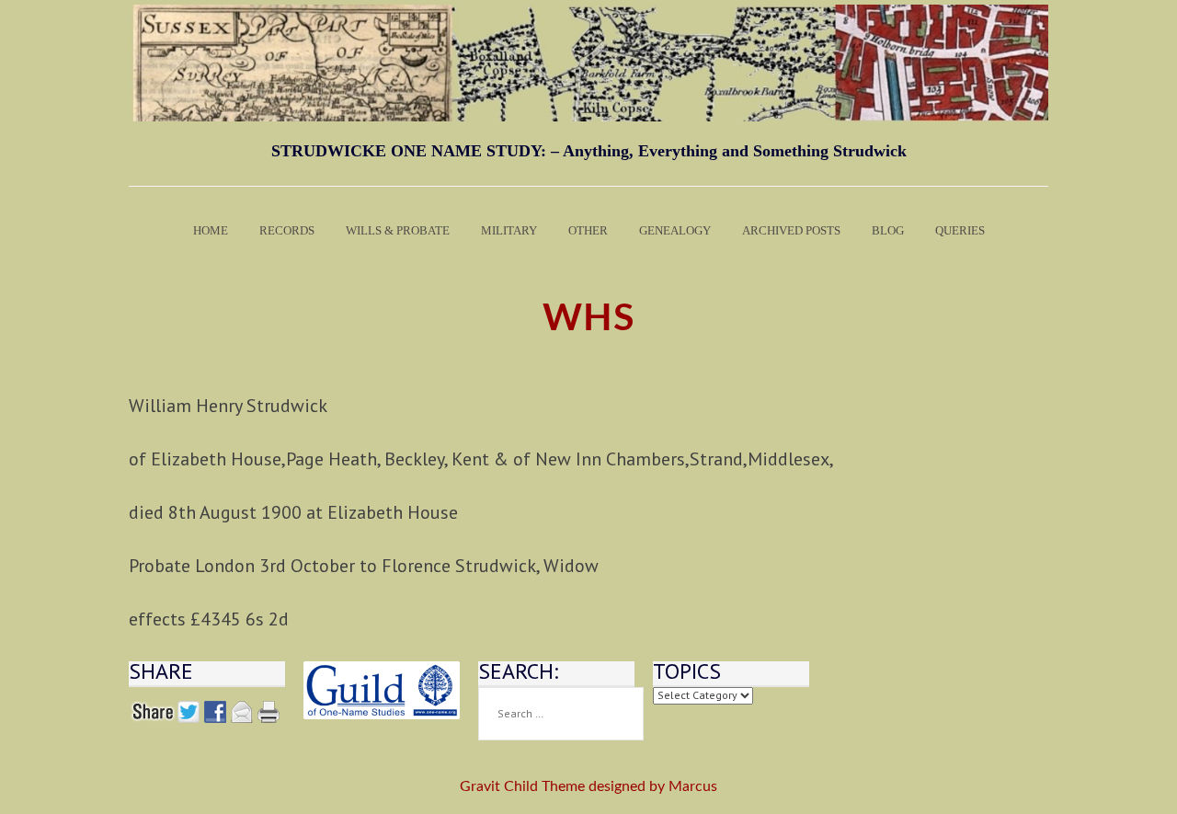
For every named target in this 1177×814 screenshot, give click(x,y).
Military (509, 230)
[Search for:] (561, 713)
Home (210, 230)
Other (588, 230)
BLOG (888, 230)
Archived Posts (791, 230)
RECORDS (286, 230)
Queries (960, 230)
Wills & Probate (398, 230)
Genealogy (675, 230)
